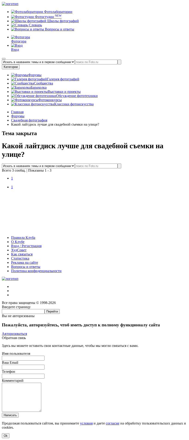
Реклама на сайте (24, 262)
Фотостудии (48, 17)
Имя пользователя (16, 353)
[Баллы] (94, 230)
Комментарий (13, 380)
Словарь (35, 25)
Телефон (8, 371)
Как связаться (21, 254)
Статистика (20, 258)
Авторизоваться (14, 334)
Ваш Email (10, 362)
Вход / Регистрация (26, 246)
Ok (6, 435)
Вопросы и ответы (59, 29)
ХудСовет (19, 250)
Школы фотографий (62, 21)
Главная (17, 112)
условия (86, 423)
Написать (10, 415)
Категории (11, 67)
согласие (112, 423)
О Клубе (17, 242)
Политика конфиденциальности (36, 271)
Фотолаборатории (57, 12)
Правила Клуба (23, 238)
